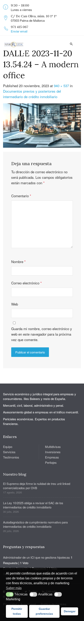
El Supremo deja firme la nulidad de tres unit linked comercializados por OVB (36, 485)
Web (14, 304)
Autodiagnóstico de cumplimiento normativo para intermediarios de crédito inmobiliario (35, 524)
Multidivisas (53, 446)
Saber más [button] (14, 588)
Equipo (7, 446)
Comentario (21, 195)
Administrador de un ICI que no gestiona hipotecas (36, 557)
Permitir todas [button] (16, 611)
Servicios (9, 452)
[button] (9, 594)
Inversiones (53, 452)
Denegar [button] (69, 611)
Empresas (52, 457)
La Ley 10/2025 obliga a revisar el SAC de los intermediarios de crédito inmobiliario (33, 505)
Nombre (18, 261)
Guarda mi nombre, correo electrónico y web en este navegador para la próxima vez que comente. (41, 334)
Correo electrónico (26, 282)
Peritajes (51, 462)
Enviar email (19, 31)
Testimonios (11, 457)
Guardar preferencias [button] (44, 611)
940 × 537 (61, 85)
